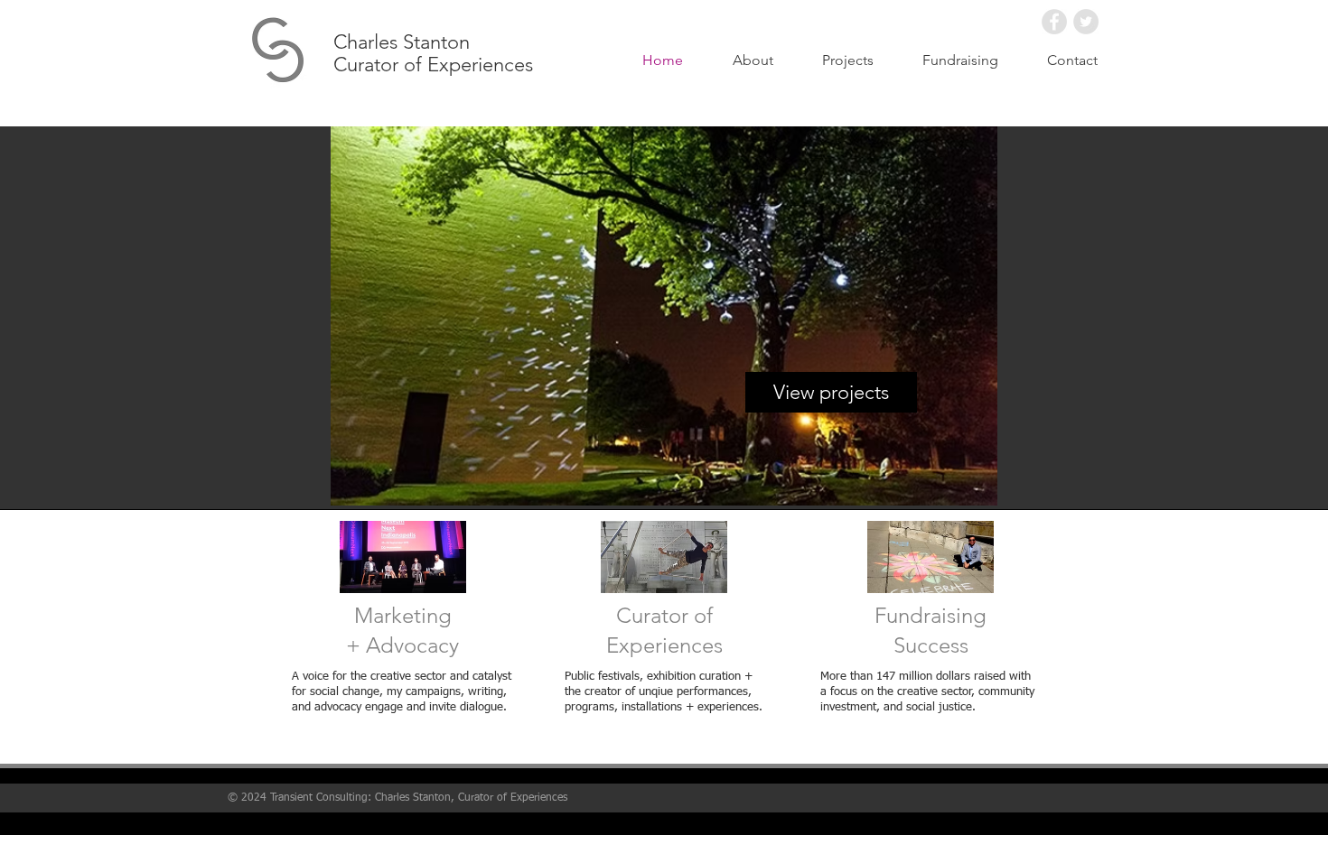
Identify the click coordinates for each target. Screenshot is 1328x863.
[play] (1080, 478)
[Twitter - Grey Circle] (1086, 21)
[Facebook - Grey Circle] (1054, 21)
